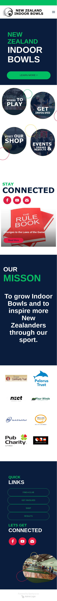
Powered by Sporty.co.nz (28, 594)
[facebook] (7, 200)
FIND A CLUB (28, 492)
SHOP (28, 508)
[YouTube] (17, 200)
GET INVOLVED (28, 500)
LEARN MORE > (29, 75)
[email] (27, 200)
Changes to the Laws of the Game (24, 232)
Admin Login (30, 596)
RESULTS (28, 516)
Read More (13, 240)
